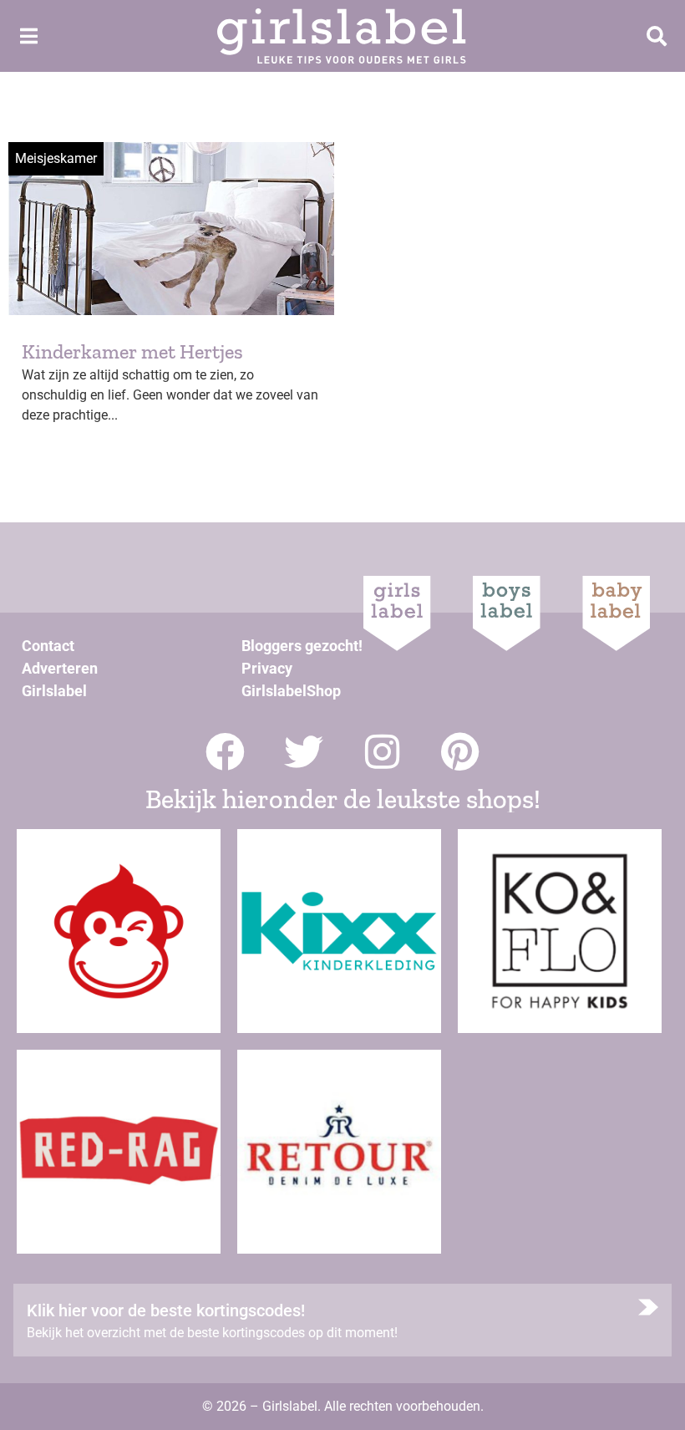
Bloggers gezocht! (302, 645)
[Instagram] (382, 751)
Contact (48, 645)
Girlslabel (54, 691)
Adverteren (60, 668)
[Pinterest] (460, 751)
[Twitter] (303, 751)
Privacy (266, 668)
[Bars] (28, 36)
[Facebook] (225, 751)
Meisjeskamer (56, 158)
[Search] (657, 36)
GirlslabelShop (291, 691)
